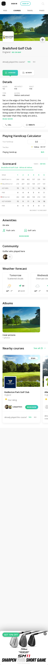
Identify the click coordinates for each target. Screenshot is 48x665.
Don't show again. (24, 663)
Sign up (25, 4)
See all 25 (38, 348)
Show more (24, 236)
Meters (42, 164)
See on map (16, 52)
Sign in (14, 4)
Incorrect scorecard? (38, 210)
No (34, 62)
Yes (29, 62)
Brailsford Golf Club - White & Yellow (16, 167)
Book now (31, 407)
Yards (36, 164)
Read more (8, 119)
